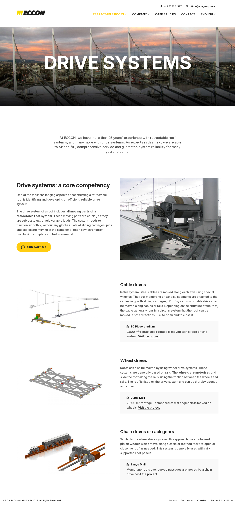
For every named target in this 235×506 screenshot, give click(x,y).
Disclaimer (187, 500)
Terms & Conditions (222, 500)
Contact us (36, 247)
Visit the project (149, 336)
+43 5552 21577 (172, 6)
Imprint (173, 500)
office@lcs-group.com (202, 6)
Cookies (202, 500)
